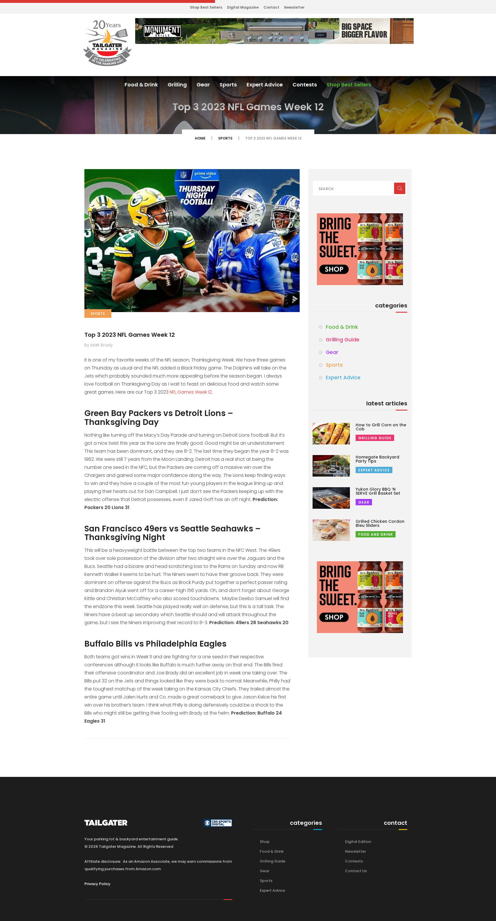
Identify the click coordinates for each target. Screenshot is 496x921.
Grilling (177, 84)
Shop (265, 841)
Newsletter (294, 7)
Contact (271, 7)
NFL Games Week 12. (191, 392)
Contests (304, 84)
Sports (228, 84)
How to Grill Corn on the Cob (381, 427)
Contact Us (356, 871)
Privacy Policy (97, 884)
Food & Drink (141, 84)
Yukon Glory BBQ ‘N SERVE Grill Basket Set (378, 491)
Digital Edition (358, 841)
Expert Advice (265, 84)
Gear (203, 84)
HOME (200, 138)
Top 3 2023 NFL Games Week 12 (129, 335)
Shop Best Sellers (206, 7)
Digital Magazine (243, 7)
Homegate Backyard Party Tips (377, 459)
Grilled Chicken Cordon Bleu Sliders (380, 523)
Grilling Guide (342, 339)
